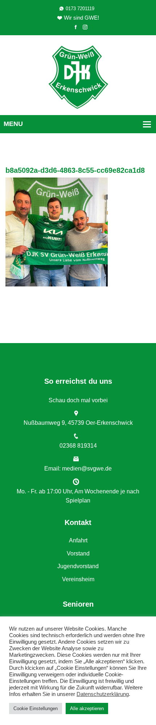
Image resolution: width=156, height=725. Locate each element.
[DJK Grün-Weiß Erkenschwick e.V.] (78, 76)
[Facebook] (75, 27)
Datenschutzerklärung (103, 694)
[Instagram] (85, 27)
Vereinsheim (78, 579)
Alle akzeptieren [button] (87, 708)
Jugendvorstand (78, 566)
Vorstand (78, 553)
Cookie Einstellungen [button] (35, 708)
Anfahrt (78, 540)
